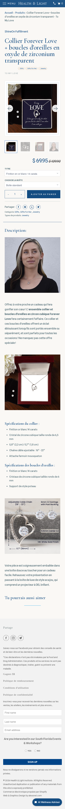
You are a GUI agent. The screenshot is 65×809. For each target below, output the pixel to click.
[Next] (55, 108)
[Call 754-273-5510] (54, 4)
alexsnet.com (35, 795)
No (38, 751)
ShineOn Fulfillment (16, 31)
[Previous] (9, 108)
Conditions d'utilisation (16, 688)
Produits (20, 12)
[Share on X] (31, 207)
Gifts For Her (32, 68)
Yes (29, 751)
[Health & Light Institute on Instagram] (13, 638)
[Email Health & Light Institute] (21, 638)
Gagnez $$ (9, 674)
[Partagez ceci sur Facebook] (18, 207)
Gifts (22, 68)
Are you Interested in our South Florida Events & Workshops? (32, 741)
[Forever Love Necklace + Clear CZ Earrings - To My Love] (32, 108)
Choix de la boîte (14, 180)
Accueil (9, 12)
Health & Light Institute (22, 780)
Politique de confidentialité (18, 694)
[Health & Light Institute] (32, 3)
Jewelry (43, 68)
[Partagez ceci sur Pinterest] (24, 207)
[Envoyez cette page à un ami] (38, 207)
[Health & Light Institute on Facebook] (6, 638)
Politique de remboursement (18, 681)
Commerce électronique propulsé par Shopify (25, 792)
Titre (7, 168)
